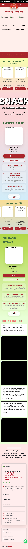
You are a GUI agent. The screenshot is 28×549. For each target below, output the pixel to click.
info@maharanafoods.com (11, 518)
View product (14, 159)
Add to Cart (8, 88)
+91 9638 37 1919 (9, 513)
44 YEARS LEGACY (14, 108)
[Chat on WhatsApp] (25, 541)
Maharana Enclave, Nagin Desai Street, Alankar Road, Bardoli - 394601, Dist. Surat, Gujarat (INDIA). (14, 488)
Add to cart (15, 155)
